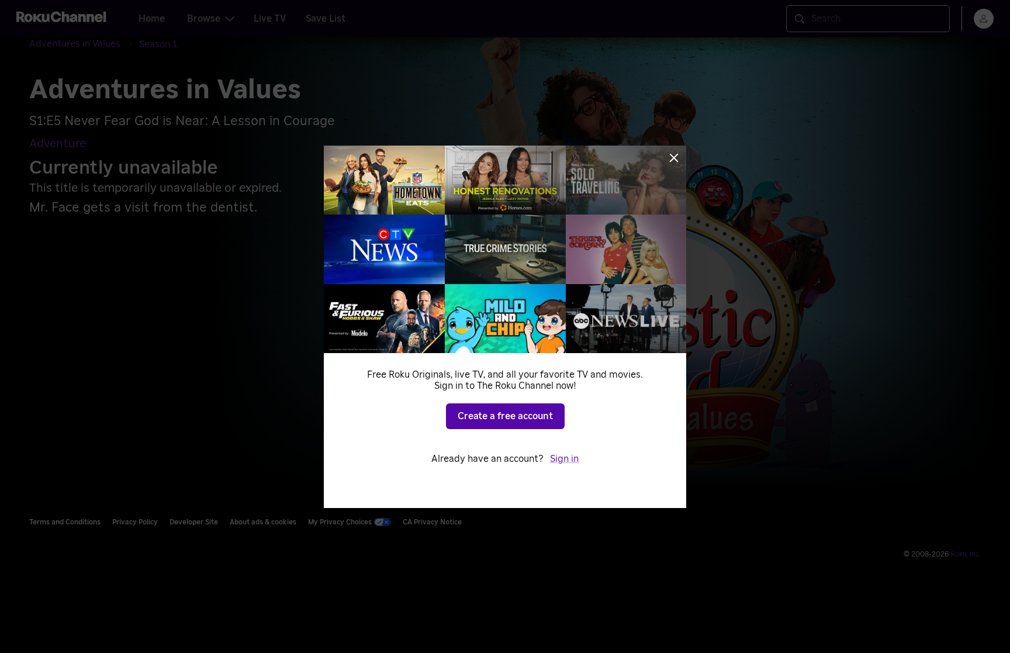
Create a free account (505, 416)
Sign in (564, 459)
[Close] (674, 157)
